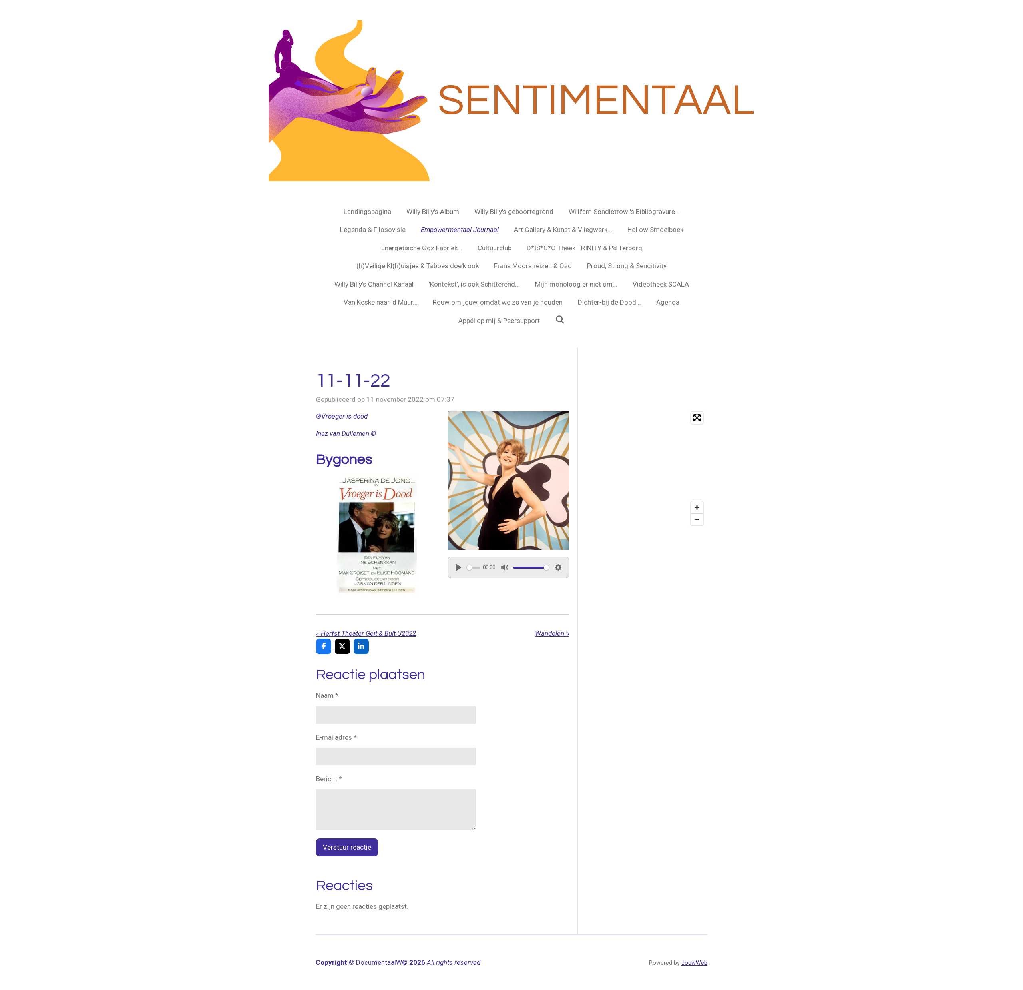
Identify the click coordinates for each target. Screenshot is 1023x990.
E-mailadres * (336, 737)
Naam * (327, 695)
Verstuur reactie (347, 847)
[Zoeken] (559, 320)
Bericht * (329, 779)
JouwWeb (694, 963)
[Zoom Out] (697, 519)
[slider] (473, 567)
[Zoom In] (697, 507)
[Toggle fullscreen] (697, 418)
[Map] (646, 468)
